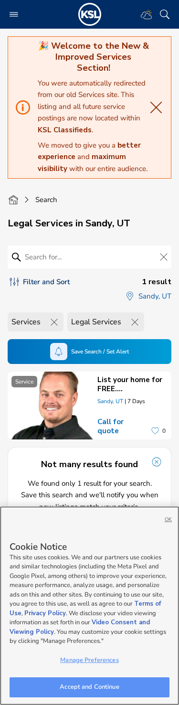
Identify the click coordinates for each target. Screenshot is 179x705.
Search (46, 199)
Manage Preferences (89, 660)
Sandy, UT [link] (110, 401)
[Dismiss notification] (156, 462)
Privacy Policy (45, 613)
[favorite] (155, 431)
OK (168, 519)
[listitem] (89, 405)
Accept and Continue (89, 687)
